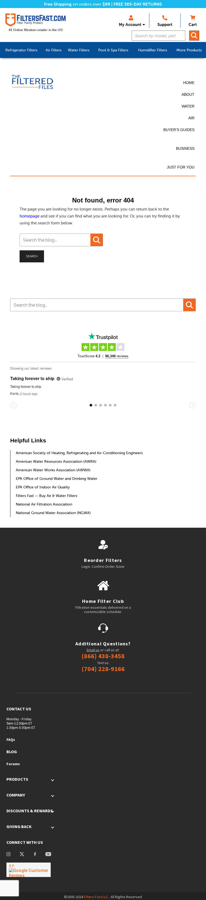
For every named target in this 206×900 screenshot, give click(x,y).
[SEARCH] (194, 35)
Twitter (22, 854)
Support (164, 24)
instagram (8, 854)
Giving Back (19, 826)
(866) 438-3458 (103, 656)
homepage (29, 216)
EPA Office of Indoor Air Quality (43, 487)
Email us (93, 650)
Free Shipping (58, 4)
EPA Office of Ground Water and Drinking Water (56, 478)
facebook (35, 854)
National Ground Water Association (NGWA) (53, 512)
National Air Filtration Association (44, 504)
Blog (11, 751)
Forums (13, 763)
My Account (130, 24)
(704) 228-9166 (103, 669)
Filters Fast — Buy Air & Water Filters (46, 495)
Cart (193, 24)
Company (15, 795)
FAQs (10, 739)
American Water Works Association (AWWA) (53, 470)
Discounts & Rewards (29, 810)
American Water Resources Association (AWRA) (56, 461)
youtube (48, 854)
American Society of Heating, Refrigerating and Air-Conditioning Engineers (79, 452)
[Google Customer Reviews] (28, 870)
